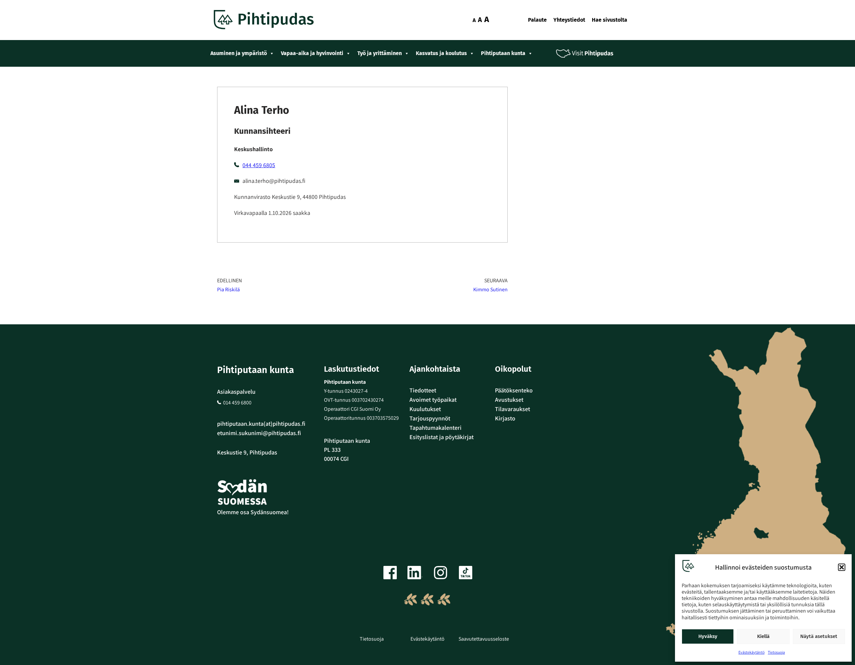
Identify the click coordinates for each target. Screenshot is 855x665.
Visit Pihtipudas (589, 53)
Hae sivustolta (609, 20)
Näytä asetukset (818, 636)
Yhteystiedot (569, 20)
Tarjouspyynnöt (429, 418)
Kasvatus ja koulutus (441, 53)
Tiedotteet (422, 390)
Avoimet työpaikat (433, 399)
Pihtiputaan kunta (503, 53)
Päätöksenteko (514, 390)
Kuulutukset (425, 409)
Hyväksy (707, 636)
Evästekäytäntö (751, 652)
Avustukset (509, 399)
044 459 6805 (258, 165)
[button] (841, 567)
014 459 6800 (237, 402)
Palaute (537, 20)
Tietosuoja (776, 652)
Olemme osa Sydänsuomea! (253, 512)
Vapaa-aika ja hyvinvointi (312, 53)
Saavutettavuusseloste (484, 638)
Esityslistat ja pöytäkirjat (441, 437)
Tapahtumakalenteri (435, 427)
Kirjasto (505, 418)
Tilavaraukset (512, 409)
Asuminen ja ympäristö (238, 53)
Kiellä (763, 636)
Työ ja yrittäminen (379, 53)
